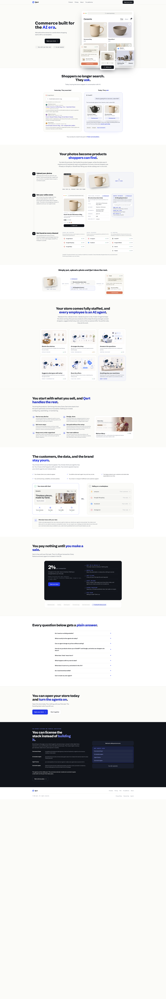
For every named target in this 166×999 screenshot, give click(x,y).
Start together (55, 712)
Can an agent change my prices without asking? (83, 643)
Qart (37, 2)
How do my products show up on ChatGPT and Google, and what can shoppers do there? (83, 649)
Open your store (51, 41)
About (82, 2)
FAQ (120, 790)
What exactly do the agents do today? (83, 638)
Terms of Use (126, 796)
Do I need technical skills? (83, 671)
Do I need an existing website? (83, 633)
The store (111, 790)
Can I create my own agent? (83, 676)
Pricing (76, 2)
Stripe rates (69, 578)
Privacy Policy (119, 796)
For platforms (89, 2)
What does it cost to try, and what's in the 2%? (83, 665)
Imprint (132, 796)
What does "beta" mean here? (83, 655)
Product (71, 2)
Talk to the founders (39, 779)
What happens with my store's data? (83, 660)
